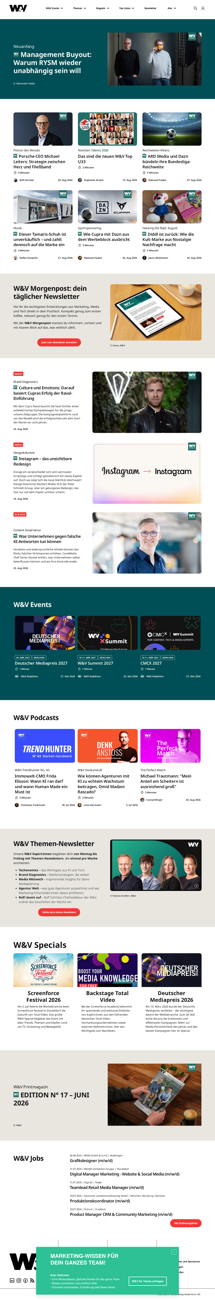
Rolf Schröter (26, 180)
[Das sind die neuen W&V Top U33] (107, 129)
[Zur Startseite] (31, 1261)
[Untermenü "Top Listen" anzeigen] (133, 8)
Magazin (100, 8)
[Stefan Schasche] (15, 258)
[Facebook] (25, 1280)
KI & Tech (20, 514)
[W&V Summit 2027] (108, 633)
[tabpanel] (44, 647)
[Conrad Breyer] (142, 800)
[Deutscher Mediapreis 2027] (45, 633)
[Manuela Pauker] (144, 180)
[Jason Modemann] (144, 258)
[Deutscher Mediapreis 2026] (172, 995)
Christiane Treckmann (33, 805)
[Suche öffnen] (195, 8)
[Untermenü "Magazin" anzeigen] (108, 8)
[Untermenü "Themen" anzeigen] (84, 8)
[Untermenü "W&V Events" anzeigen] (61, 8)
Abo (170, 8)
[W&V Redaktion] (17, 676)
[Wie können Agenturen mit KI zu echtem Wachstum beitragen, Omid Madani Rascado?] (108, 746)
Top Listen (124, 8)
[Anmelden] (203, 8)
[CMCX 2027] (170, 633)
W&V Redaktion (29, 676)
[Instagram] (19, 1280)
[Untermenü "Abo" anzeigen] (175, 8)
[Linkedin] (12, 1280)
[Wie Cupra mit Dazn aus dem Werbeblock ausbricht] (107, 206)
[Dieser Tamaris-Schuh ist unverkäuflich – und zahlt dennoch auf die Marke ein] (43, 206)
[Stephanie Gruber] (80, 180)
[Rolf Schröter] (15, 180)
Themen (77, 8)
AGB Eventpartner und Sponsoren (181, 1261)
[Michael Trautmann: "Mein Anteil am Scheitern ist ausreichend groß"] (170, 746)
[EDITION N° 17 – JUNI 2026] (157, 1095)
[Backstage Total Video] (107, 995)
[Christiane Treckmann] (17, 805)
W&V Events (52, 8)
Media (18, 444)
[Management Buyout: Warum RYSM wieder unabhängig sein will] (157, 59)
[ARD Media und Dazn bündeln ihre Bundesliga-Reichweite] (172, 129)
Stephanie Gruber (94, 180)
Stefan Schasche (28, 257)
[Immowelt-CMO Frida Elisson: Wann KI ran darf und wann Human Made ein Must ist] (45, 746)
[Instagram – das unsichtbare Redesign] (147, 473)
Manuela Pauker (157, 180)
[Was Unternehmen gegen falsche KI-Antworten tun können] (147, 543)
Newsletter (150, 8)
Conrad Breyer (154, 799)
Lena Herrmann (92, 805)
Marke (18, 373)
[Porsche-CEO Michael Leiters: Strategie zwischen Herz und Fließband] (43, 129)
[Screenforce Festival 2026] (43, 995)
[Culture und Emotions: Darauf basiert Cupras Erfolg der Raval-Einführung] (147, 402)
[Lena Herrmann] (80, 805)
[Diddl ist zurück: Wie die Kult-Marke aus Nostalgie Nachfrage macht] (172, 206)
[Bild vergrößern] (196, 886)
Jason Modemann (158, 257)
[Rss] (32, 1280)
